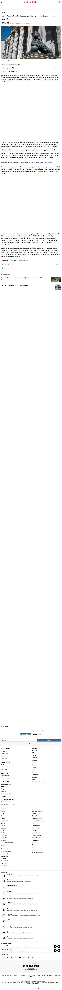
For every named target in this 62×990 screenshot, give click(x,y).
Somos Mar (4, 837)
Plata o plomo (36, 825)
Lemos (34, 767)
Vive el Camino (36, 833)
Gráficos (3, 833)
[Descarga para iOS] (55, 946)
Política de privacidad (18, 988)
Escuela (34, 849)
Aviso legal (10, 988)
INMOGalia (4, 791)
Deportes (3, 825)
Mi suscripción (5, 751)
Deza (33, 762)
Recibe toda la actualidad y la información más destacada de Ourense (20, 937)
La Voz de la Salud (37, 811)
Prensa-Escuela (50, 975)
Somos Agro (4, 835)
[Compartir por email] (7, 68)
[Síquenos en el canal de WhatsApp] (28, 957)
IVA (9, 260)
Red (33, 823)
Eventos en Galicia (6, 794)
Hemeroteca (4, 756)
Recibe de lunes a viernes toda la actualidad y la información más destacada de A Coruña (23, 915)
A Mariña (34, 753)
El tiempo (3, 845)
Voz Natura (44, 975)
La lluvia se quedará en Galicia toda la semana (14, 285)
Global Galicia (36, 816)
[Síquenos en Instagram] (11, 957)
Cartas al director (5, 775)
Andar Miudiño (5, 861)
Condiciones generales (37, 988)
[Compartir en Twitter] (13, 68)
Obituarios (4, 840)
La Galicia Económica (7, 842)
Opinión (3, 823)
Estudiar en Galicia (37, 818)
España (3, 818)
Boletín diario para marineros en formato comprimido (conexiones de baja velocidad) (22, 903)
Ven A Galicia (35, 828)
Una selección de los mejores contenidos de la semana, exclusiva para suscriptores (22, 886)
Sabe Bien (35, 813)
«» (29, 162)
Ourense (34, 772)
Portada (3, 811)
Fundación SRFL (16, 975)
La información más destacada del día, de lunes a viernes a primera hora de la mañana (23, 875)
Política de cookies (28, 988)
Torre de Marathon (6, 851)
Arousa (34, 755)
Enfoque (34, 830)
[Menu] (2, 2)
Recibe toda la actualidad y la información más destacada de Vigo (19, 932)
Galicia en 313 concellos (38, 782)
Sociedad (3, 828)
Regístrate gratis (26, 734)
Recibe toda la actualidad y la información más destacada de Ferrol (19, 920)
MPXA (56, 975)
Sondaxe (34, 975)
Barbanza (34, 757)
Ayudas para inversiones (7, 804)
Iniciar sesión (37, 734)
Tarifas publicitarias (6, 784)
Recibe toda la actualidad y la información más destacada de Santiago (20, 926)
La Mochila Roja (36, 835)
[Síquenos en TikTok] (24, 957)
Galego (34, 743)
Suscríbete (4, 758)
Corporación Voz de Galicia (7, 975)
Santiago (34, 777)
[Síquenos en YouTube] (20, 957)
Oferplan (3, 789)
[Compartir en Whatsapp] (3, 68)
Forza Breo (4, 863)
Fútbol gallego (5, 865)
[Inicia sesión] (59, 2)
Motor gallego (5, 868)
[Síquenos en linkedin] (16, 957)
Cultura (3, 830)
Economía (4, 816)
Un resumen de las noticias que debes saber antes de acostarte (19, 880)
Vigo (33, 779)
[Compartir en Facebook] (10, 68)
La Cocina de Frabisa (38, 820)
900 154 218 (31, 966)
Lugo (33, 770)
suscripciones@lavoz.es (31, 969)
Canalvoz (39, 975)
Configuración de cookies (48, 988)
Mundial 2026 (5, 848)
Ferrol (33, 765)
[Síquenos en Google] (32, 957)
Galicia (3, 813)
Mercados (35, 842)
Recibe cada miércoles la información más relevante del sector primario (20, 898)
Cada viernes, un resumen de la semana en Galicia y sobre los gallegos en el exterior (22, 909)
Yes (33, 847)
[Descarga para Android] (58, 946)
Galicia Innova (36, 837)
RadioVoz (29, 975)
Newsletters (4, 767)
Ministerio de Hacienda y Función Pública (20, 260)
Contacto (3, 796)
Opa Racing (4, 856)
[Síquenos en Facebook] (3, 957)
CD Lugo (3, 858)
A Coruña (34, 750)
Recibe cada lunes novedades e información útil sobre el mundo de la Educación (22, 892)
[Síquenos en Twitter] (7, 957)
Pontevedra (35, 774)
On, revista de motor (37, 852)
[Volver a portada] (31, 2)
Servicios (3, 786)
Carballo (34, 760)
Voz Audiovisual (23, 975)
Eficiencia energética (6, 802)
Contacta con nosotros (7, 778)
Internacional (4, 820)
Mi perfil (3, 764)
